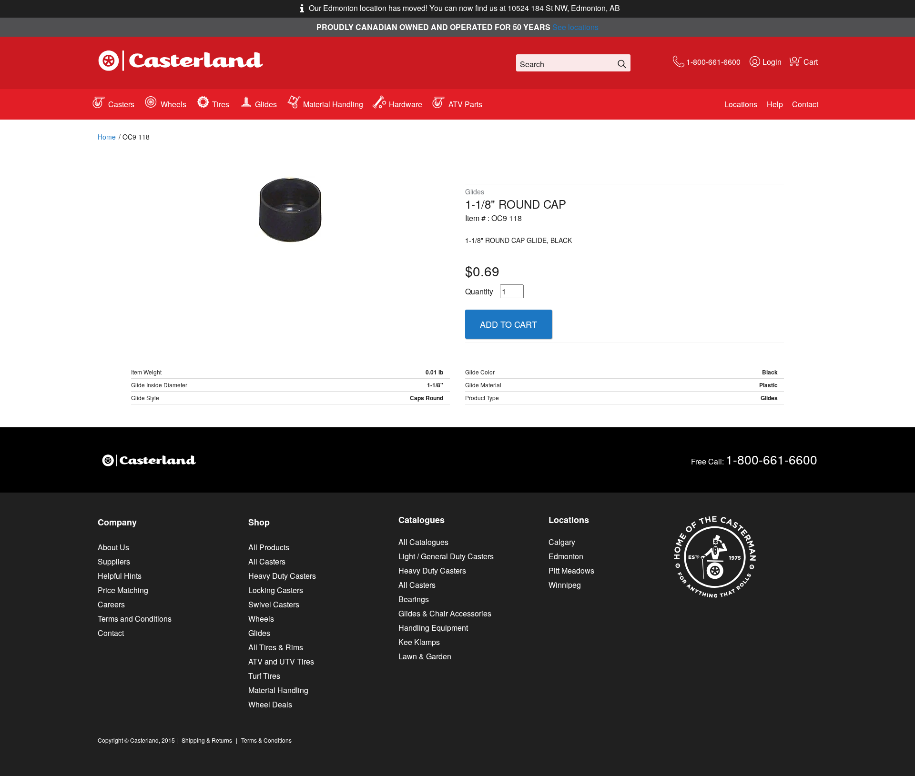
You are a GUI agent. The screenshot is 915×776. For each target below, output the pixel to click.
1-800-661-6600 (713, 61)
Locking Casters (275, 590)
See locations (575, 26)
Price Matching (123, 590)
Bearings (413, 599)
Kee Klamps (419, 641)
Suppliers (114, 561)
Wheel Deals (270, 704)
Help (775, 104)
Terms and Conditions (135, 618)
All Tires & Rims (275, 647)
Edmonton (566, 556)
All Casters (266, 561)
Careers (111, 604)
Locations (740, 104)
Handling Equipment (433, 627)
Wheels (173, 104)
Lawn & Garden (424, 656)
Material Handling (333, 104)
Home (107, 136)
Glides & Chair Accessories (444, 613)
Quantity (479, 291)
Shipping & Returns (207, 740)
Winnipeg (565, 584)
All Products (268, 547)
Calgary (562, 541)
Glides (266, 104)
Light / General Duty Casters (446, 556)
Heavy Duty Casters (282, 575)
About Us (113, 547)
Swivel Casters (273, 604)
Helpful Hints (120, 575)
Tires (220, 104)
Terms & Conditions (266, 740)
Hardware (405, 104)
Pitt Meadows (571, 570)
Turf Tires (264, 675)
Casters (121, 104)
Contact (805, 104)
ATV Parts (465, 104)
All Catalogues (423, 541)
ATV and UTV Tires (281, 661)
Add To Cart (508, 324)
